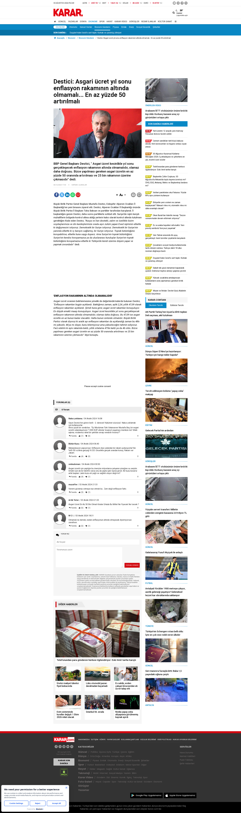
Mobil (95, 773)
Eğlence (131, 769)
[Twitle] (61, 194)
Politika (94, 752)
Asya (122, 756)
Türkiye (115, 752)
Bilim (134, 773)
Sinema (114, 777)
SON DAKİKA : (60, 32)
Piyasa (116, 27)
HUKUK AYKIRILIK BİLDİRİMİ (184, 739)
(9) (82, 492)
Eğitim (131, 752)
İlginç (129, 777)
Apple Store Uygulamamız (182, 795)
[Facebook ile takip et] (182, 3)
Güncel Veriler (86, 27)
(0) (89, 436)
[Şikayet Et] (138, 435)
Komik (122, 777)
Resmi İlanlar (148, 21)
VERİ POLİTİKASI (164, 739)
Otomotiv (73, 27)
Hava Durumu (186, 752)
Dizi (108, 777)
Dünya (83, 21)
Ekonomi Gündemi (102, 27)
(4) (82, 456)
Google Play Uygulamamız (148, 795)
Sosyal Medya (116, 773)
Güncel (62, 21)
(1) (82, 436)
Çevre (124, 752)
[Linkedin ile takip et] (67, 746)
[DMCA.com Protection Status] (64, 772)
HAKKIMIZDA (84, 739)
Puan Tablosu (186, 759)
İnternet (104, 773)
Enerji (131, 27)
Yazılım (127, 773)
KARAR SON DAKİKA (64, 762)
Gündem (101, 777)
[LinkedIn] (67, 194)
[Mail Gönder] (78, 194)
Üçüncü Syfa (105, 752)
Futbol (90, 764)
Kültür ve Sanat (135, 781)
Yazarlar (73, 21)
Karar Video (121, 21)
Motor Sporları (133, 764)
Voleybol (110, 764)
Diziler (93, 769)
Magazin (101, 769)
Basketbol (100, 764)
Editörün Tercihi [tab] (177, 305)
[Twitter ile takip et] (186, 3)
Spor (102, 21)
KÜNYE (103, 739)
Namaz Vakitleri (187, 756)
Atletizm (120, 764)
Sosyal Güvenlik (143, 27)
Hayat (110, 21)
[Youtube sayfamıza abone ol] (64, 746)
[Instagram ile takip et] (71, 746)
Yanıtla (74, 436)
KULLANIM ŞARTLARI (130, 739)
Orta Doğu (95, 756)
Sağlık (109, 769)
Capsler (106, 781)
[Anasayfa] (55, 21)
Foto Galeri (85, 781)
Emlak (124, 27)
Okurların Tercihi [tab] (156, 305)
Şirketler (156, 27)
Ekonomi (92, 21)
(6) (82, 508)
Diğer (144, 764)
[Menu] (175, 21)
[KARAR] (68, 12)
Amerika (106, 756)
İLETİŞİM (94, 739)
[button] (117, 195)
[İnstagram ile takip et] (178, 3)
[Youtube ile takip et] (174, 3)
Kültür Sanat (165, 21)
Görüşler (134, 21)
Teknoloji (84, 773)
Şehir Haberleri (187, 763)
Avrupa (114, 756)
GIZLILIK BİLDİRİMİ (148, 739)
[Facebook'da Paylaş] (56, 194)
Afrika (128, 756)
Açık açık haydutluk (78, 32)
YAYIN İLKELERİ (113, 739)
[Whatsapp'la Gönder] (72, 194)
